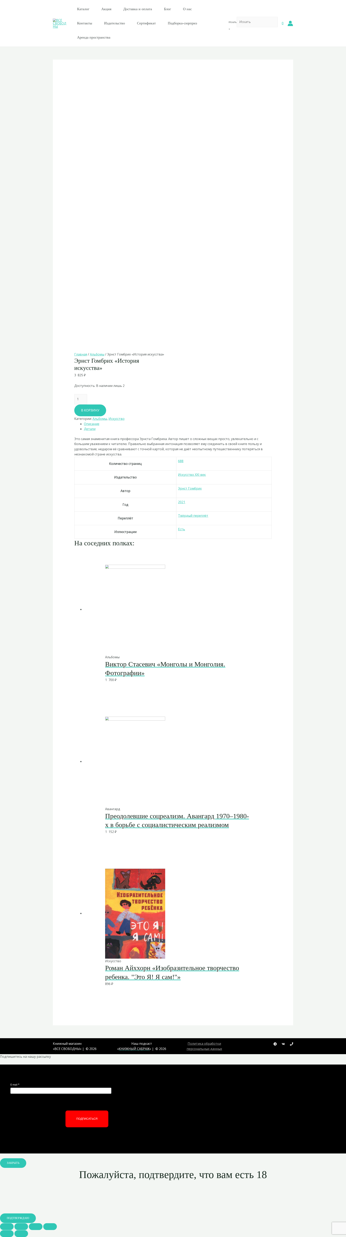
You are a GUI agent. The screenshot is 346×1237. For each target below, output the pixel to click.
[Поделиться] (21, 1226)
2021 (181, 502)
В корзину (90, 410)
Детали (90, 429)
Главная (80, 354)
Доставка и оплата (137, 9)
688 (180, 461)
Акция (106, 9)
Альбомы (97, 354)
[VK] (283, 1044)
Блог (167, 9)
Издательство (114, 23)
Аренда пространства (93, 37)
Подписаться (87, 1118)
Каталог (83, 9)
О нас (187, 9)
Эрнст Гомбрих (190, 488)
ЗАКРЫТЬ (13, 1162)
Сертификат (146, 23)
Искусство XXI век (192, 474)
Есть (181, 529)
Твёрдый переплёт (193, 515)
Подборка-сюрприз (182, 23)
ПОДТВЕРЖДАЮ (18, 1218)
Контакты (84, 23)
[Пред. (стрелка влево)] (7, 1233)
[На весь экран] (35, 1226)
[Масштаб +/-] (50, 1226)
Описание (91, 424)
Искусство (117, 418)
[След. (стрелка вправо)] (21, 1233)
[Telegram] (275, 1044)
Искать (233, 22)
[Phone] (291, 1044)
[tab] (178, 424)
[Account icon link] (290, 23)
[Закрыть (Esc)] (7, 1226)
